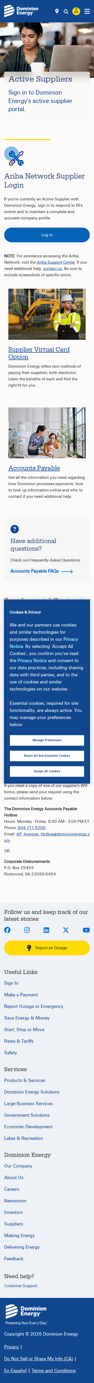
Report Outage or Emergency (33, 1006)
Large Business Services (28, 1103)
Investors (13, 1212)
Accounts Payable (34, 468)
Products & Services (24, 1080)
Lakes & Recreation (23, 1138)
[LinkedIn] (46, 930)
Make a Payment (21, 995)
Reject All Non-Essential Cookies (47, 756)
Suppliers (13, 1224)
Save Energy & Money (27, 1018)
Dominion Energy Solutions (32, 1092)
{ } (26, 1314)
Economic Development (28, 1127)
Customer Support (20, 1285)
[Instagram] (27, 930)
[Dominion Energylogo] (21, 11)
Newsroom (15, 1201)
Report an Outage (51, 948)
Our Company (18, 1166)
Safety (10, 1053)
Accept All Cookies (47, 771)
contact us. (53, 268)
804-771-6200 (31, 827)
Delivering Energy (22, 1247)
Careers (11, 1189)
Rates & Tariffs (18, 1041)
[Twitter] (66, 930)
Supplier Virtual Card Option (39, 353)
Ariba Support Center (56, 262)
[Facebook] (7, 930)
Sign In (11, 983)
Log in (47, 235)
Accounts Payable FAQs (35, 571)
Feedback (14, 1259)
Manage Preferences (47, 740)
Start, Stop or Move (24, 1029)
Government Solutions (27, 1115)
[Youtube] (86, 930)
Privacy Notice (32, 660)
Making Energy (19, 1235)
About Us (14, 1177)
